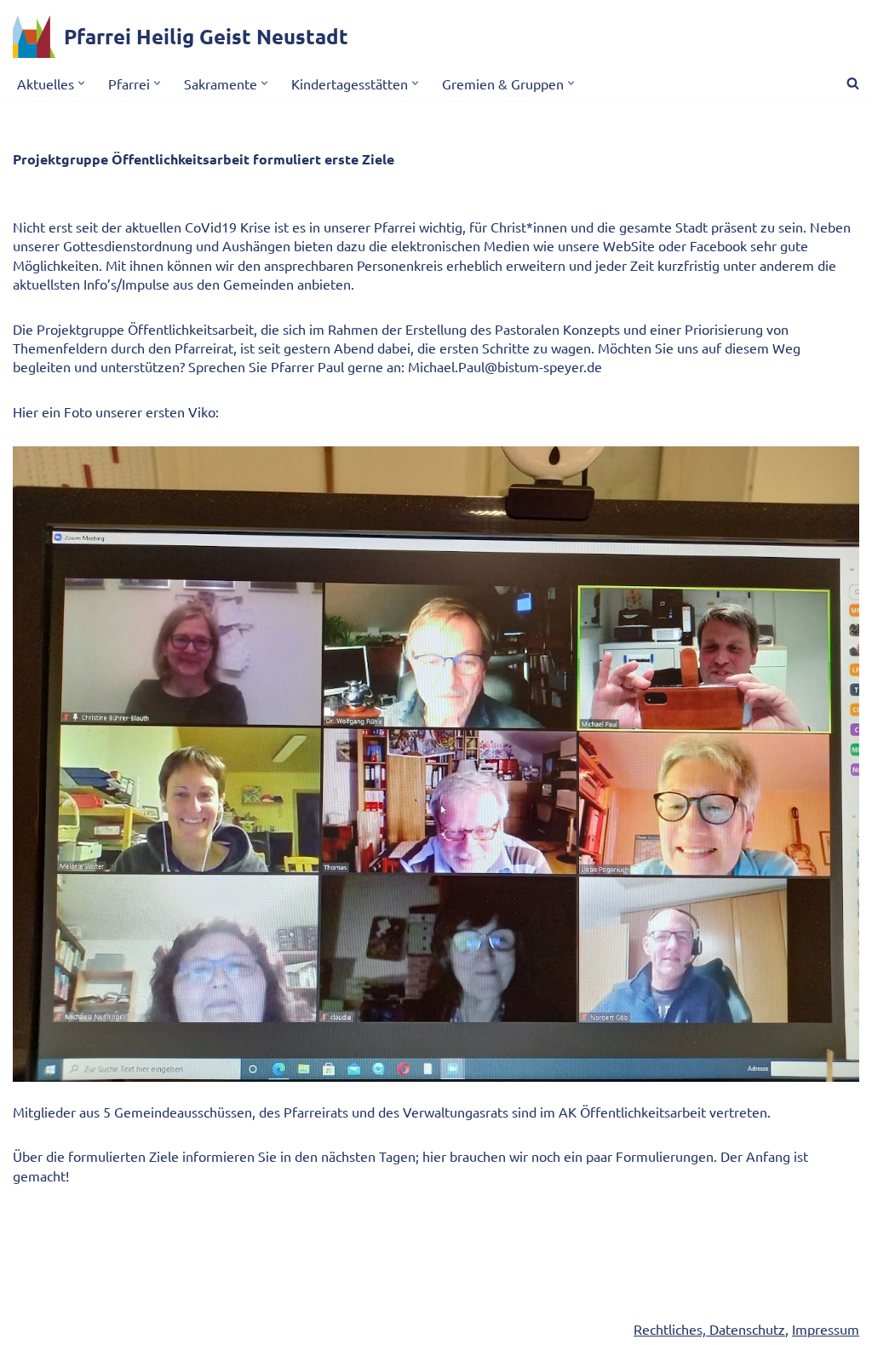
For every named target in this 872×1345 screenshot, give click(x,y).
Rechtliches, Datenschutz (709, 1328)
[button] (81, 83)
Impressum (825, 1328)
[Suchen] (852, 83)
